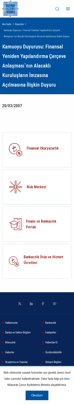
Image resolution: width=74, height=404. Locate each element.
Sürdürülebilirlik (53, 352)
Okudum (37, 395)
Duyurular (19, 24)
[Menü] (68, 9)
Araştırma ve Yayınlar (16, 362)
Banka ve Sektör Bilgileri (18, 332)
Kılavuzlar (10, 342)
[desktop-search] (57, 9)
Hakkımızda (11, 322)
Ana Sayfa (6, 24)
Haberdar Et (51, 342)
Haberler (9, 352)
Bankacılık (50, 322)
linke (67, 379)
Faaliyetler (50, 332)
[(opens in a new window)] (15, 187)
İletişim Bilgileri (53, 362)
